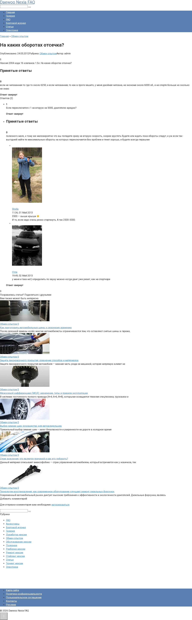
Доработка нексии (16, 534)
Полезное (11, 545)
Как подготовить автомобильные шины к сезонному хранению (36, 327)
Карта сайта (12, 590)
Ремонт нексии (14, 552)
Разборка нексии (15, 549)
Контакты (11, 601)
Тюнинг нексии (14, 563)
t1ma (14, 272)
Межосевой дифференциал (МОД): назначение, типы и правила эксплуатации (44, 393)
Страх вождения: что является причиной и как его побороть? (34, 458)
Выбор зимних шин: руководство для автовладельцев (31, 426)
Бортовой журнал (16, 23)
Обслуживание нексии (18, 541)
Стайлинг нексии (15, 556)
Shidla (15, 209)
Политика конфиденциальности (24, 593)
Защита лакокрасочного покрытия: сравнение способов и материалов (39, 360)
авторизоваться (60, 504)
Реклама (11, 604)
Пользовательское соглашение (24, 597)
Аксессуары (13, 523)
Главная (10, 12)
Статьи (10, 26)
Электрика (12, 30)
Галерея (10, 16)
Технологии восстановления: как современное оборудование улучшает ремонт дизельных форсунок (57, 491)
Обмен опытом (48, 53)
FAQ (8, 19)
